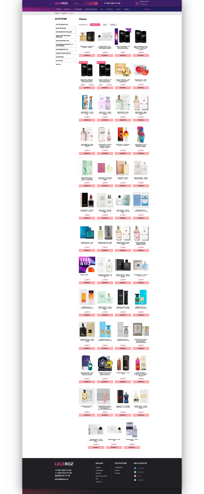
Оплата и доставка (91, 9)
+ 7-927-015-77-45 (63, 473)
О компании (78, 9)
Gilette (58, 64)
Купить (87, 55)
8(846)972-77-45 (62, 476)
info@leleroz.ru (61, 479)
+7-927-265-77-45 (112, 3)
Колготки (59, 60)
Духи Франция (61, 28)
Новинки (98, 473)
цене (104, 24)
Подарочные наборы (63, 53)
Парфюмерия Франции (64, 32)
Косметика (60, 57)
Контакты (109, 9)
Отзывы (126, 9)
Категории (61, 19)
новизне (113, 24)
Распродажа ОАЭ (62, 24)
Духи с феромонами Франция (63, 36)
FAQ (102, 9)
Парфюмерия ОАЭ (62, 49)
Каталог (67, 9)
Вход (147, 9)
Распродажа (118, 467)
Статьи (118, 9)
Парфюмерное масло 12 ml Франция (64, 45)
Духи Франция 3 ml (62, 40)
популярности (94, 24)
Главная (58, 9)
